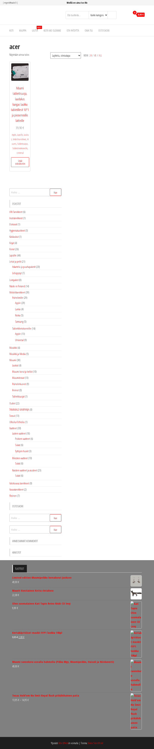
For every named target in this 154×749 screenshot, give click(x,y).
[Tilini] (126, 14)
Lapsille (20, 134)
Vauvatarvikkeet (16, 489)
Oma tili (89, 30)
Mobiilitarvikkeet (19, 139)
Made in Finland (17, 286)
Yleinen (13, 496)
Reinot (15, 390)
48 (95, 55)
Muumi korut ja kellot (22, 371)
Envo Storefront (95, 743)
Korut (11, 249)
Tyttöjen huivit (21, 451)
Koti (11, 30)
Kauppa (22, 30)
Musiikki (13, 347)
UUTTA (36, 29)
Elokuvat (13, 224)
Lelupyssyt (17, 273)
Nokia (17, 315)
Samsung (19, 321)
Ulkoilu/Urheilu (16, 422)
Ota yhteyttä (73, 30)
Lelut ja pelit (15, 261)
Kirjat (11, 243)
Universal (20, 152)
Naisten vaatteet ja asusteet (24, 470)
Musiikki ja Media (17, 354)
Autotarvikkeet (16, 218)
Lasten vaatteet (19, 433)
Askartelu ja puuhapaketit (23, 267)
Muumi (12, 360)
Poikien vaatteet (22, 439)
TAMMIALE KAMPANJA (19, 409)
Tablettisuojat (22, 143)
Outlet (12, 403)
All (100, 55)
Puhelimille (17, 297)
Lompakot (13, 280)
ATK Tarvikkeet (15, 212)
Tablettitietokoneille (19, 148)
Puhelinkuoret (19, 384)
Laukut (15, 365)
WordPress (63, 743)
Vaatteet (13, 428)
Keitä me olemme (52, 30)
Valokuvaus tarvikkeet (19, 483)
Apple (14, 134)
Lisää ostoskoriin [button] (20, 162)
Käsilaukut (13, 237)
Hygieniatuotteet (17, 230)
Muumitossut (18, 378)
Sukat (17, 445)
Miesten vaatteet (20, 458)
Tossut (12, 416)
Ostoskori (103, 30)
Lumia (17, 309)
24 (90, 55)
